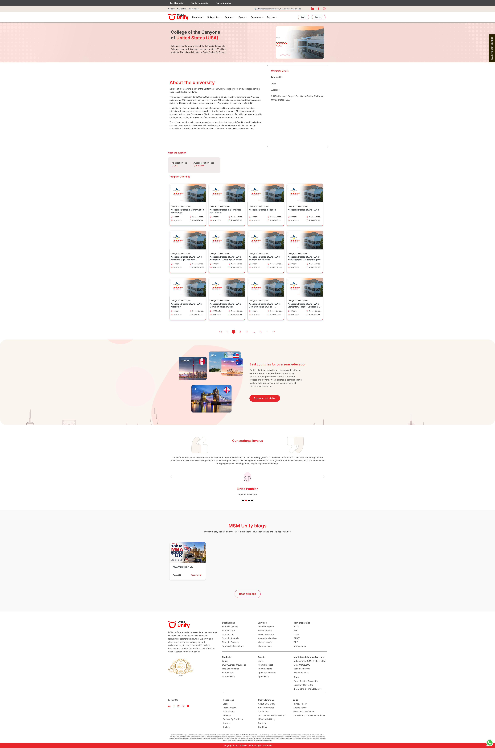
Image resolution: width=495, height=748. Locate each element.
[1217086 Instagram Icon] (324, 8)
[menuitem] (198, 17)
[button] (171, 476)
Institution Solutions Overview (309, 657)
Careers (171, 9)
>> (273, 331)
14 (260, 331)
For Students (176, 3)
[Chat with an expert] (489, 742)
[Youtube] (188, 706)
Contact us (181, 9)
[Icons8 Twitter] (183, 706)
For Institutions (223, 3)
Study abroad (194, 9)
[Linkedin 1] (312, 8)
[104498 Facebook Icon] (318, 8)
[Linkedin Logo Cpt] (169, 706)
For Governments (199, 3)
